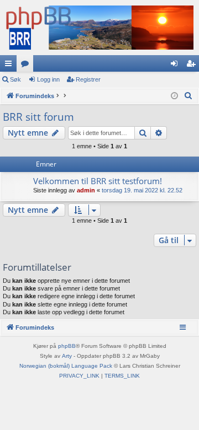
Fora (27, 66)
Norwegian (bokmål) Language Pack (65, 366)
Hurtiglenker (10, 66)
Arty (67, 356)
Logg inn (48, 79)
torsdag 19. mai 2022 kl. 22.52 (142, 190)
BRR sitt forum (38, 117)
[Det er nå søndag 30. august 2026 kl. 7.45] (174, 96)
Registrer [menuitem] (193, 66)
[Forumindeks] (99, 27)
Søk (15, 79)
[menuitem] (188, 96)
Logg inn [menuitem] (176, 66)
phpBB (67, 346)
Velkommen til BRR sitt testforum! (97, 180)
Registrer (88, 79)
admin (86, 190)
